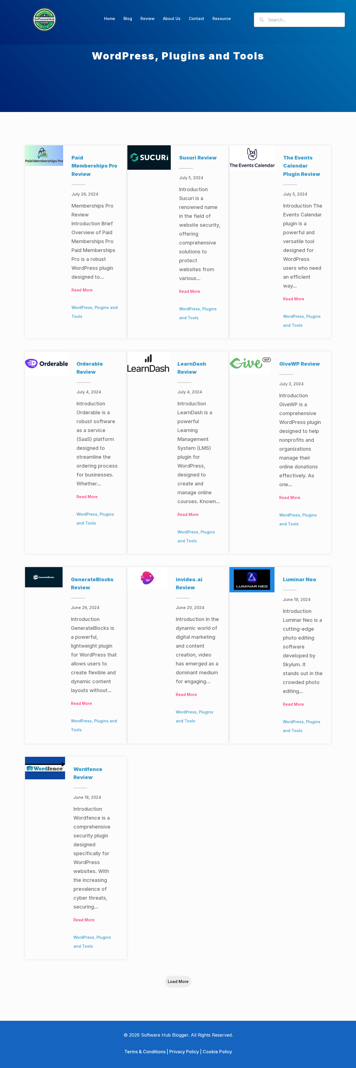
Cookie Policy (217, 1051)
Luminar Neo (299, 579)
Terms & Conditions (144, 1051)
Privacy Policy (184, 1051)
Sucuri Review (198, 158)
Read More (82, 290)
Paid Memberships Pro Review (94, 166)
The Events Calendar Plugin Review (301, 166)
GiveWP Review (299, 364)
